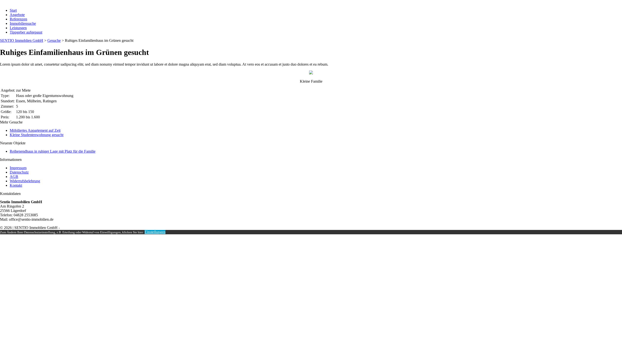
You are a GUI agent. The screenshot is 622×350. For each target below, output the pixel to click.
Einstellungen (155, 232)
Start (13, 10)
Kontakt (16, 185)
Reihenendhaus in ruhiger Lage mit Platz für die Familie (52, 151)
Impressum (18, 168)
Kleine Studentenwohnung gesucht (36, 135)
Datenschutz (19, 172)
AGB (14, 177)
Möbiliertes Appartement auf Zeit (35, 130)
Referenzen (18, 19)
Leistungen (18, 28)
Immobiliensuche (23, 23)
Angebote (17, 15)
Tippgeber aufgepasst (26, 32)
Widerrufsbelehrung (25, 181)
